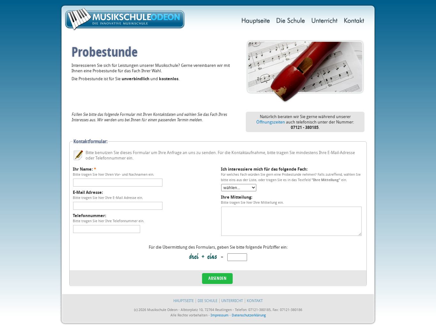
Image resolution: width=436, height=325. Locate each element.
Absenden (217, 278)
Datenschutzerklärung (249, 315)
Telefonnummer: (89, 215)
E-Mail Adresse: (88, 192)
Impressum (220, 315)
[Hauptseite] (256, 21)
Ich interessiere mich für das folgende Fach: (264, 169)
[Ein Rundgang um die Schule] (291, 21)
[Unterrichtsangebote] (324, 21)
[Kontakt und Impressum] (354, 21)
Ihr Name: (84, 169)
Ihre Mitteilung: (236, 197)
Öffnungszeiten (270, 122)
